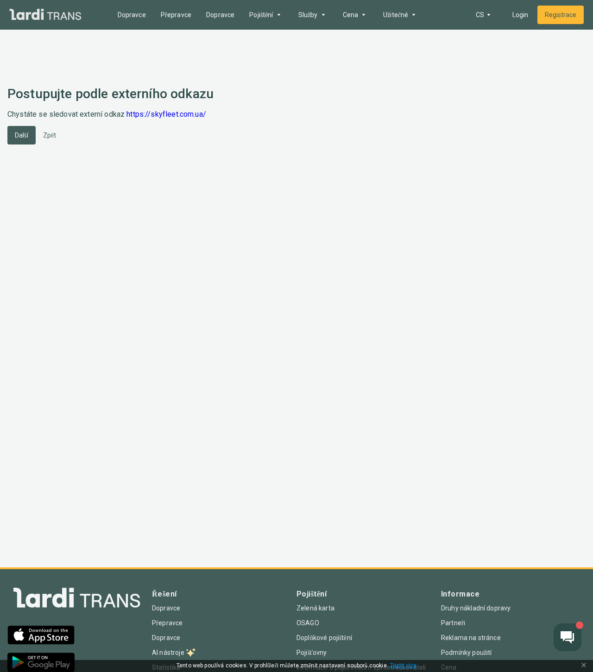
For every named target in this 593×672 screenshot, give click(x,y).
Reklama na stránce (471, 637)
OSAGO (307, 623)
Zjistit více (403, 666)
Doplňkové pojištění (324, 637)
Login (520, 15)
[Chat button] (567, 637)
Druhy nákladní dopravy (476, 608)
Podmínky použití (466, 652)
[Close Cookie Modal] (583, 666)
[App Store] (41, 636)
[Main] (45, 15)
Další (21, 135)
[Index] (77, 600)
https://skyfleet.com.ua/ (166, 114)
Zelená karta (315, 608)
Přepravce (176, 15)
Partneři (453, 623)
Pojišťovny (311, 652)
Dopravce (132, 15)
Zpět (50, 135)
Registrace (560, 15)
